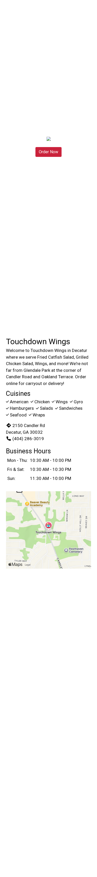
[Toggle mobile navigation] (89, 11)
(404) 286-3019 (28, 438)
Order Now (48, 151)
